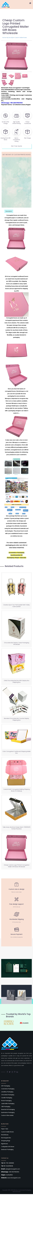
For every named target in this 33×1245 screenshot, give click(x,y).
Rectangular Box (6, 1138)
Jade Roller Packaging (7, 1103)
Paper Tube (4, 1129)
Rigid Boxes (4, 1143)
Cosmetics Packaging (7, 1089)
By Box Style (10, 37)
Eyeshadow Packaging (7, 1112)
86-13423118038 (7, 1166)
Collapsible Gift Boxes (7, 1146)
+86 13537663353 (10, 1172)
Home (4, 37)
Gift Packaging (5, 1086)
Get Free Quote (16, 146)
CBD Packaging (5, 1106)
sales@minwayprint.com (10, 1169)
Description (9, 211)
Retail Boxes (4, 1135)
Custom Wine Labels (7, 1115)
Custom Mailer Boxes (21, 37)
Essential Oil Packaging (8, 1109)
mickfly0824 (7, 1175)
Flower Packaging (6, 1100)
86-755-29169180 (7, 1163)
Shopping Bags (5, 1140)
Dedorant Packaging (7, 1149)
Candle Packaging (6, 1098)
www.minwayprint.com (11, 1178)
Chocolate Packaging (7, 1095)
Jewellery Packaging (7, 1092)
